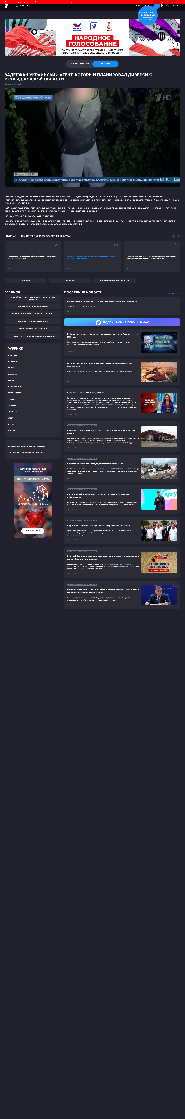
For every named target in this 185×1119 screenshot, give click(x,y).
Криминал (25, 280)
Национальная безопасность (114, 280)
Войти (175, 6)
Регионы (70, 280)
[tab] (79, 64)
